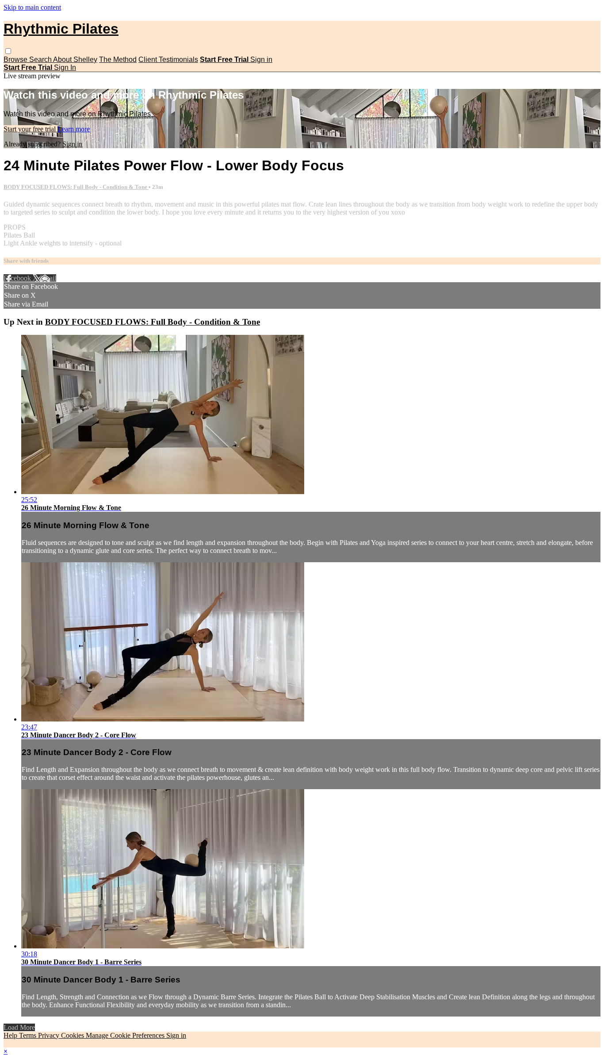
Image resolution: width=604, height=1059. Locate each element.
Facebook (18, 278)
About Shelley (75, 59)
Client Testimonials (168, 59)
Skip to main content (32, 7)
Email (48, 278)
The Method (118, 59)
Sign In (65, 67)
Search (41, 59)
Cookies (73, 1035)
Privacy (49, 1035)
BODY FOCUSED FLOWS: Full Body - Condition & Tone (76, 187)
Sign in (261, 59)
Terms (28, 1035)
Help (11, 1035)
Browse (16, 59)
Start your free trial (30, 129)
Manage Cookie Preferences (126, 1035)
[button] (8, 51)
